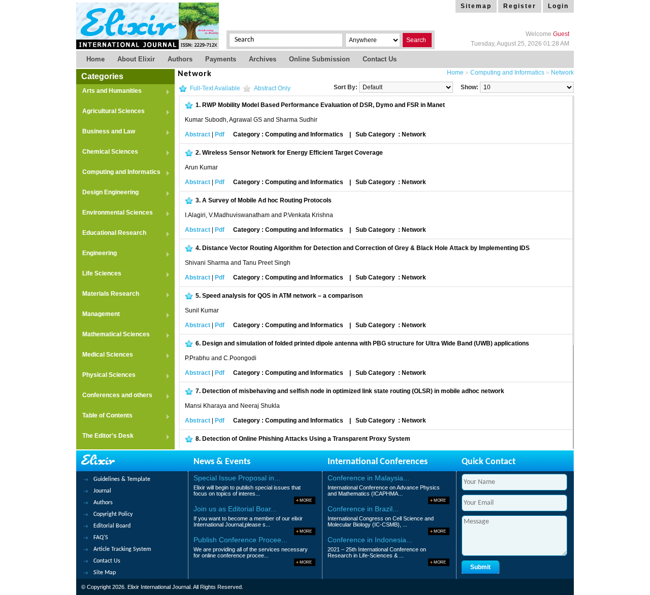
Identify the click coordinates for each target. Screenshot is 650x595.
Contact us (380, 59)
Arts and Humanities (109, 91)
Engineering (96, 254)
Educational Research (111, 233)
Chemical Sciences (107, 152)
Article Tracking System (122, 549)
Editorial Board (112, 526)
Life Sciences (98, 274)
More (306, 500)
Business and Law (105, 132)
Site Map (104, 573)
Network (562, 72)
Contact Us (106, 561)
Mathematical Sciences (113, 335)
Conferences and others (114, 396)
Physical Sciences (106, 375)
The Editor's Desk (105, 436)
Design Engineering (107, 193)
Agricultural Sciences (110, 112)
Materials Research (107, 294)
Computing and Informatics (118, 172)
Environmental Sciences (114, 213)
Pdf (219, 134)
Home (95, 59)
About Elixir (136, 59)
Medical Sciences (104, 355)
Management (98, 314)
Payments (220, 59)
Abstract (197, 134)
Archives (262, 59)
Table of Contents (104, 416)
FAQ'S (100, 538)
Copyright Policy (113, 514)
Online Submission (319, 59)
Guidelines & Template (121, 479)
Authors (180, 59)
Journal (102, 491)
